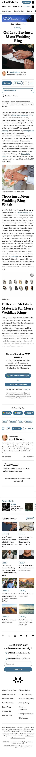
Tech (9, 6)
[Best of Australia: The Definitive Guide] (9, 609)
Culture (27, 6)
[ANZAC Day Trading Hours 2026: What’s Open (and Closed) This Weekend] (9, 583)
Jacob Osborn (15, 72)
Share (7, 83)
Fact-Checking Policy (26, 699)
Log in (25, 469)
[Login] (33, 2)
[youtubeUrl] (21, 636)
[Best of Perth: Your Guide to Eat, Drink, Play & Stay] (26, 609)
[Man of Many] (18, 680)
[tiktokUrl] (27, 636)
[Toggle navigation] (33, 6)
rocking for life (28, 131)
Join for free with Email (18, 385)
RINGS (20, 421)
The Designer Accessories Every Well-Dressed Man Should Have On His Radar (9, 570)
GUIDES (5, 421)
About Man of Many (29, 456)
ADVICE (18, 27)
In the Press (6, 707)
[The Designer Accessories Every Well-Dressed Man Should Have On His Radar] (9, 555)
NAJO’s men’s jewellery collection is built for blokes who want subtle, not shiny (9, 542)
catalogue (14, 256)
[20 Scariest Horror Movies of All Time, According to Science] (29, 507)
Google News (19, 413)
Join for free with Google (19, 376)
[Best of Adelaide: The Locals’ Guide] (26, 583)
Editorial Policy (24, 690)
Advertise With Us (9, 694)
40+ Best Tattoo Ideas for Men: (17, 509)
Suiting (29, 11)
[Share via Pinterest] (32, 62)
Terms (25, 393)
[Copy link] (32, 66)
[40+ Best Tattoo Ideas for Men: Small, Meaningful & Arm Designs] (6, 507)
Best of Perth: (26, 622)
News (4, 6)
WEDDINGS (29, 421)
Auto (20, 6)
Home (12, 24)
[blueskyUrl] (33, 636)
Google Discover (8, 413)
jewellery (5, 131)
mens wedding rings (25, 213)
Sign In (27, 389)
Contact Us (6, 711)
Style (15, 6)
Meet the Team (7, 699)
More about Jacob (6, 456)
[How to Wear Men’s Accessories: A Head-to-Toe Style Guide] (26, 555)
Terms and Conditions (23, 708)
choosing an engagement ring (22, 115)
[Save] (26, 83)
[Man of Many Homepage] (10, 2)
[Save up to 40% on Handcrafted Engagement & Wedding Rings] (26, 526)
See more (30, 519)
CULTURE (5, 534)
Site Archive (23, 718)
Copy (19, 83)
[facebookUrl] (3, 636)
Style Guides (19, 11)
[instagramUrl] (15, 636)
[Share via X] (32, 57)
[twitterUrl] (9, 636)
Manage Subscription (26, 714)
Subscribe (26, 2)
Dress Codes (6, 11)
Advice (23, 24)
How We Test (7, 715)
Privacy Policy (9, 394)
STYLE (21, 534)
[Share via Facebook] (32, 53)
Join (5, 471)
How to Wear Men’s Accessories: (26, 567)
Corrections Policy (25, 694)
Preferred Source (30, 413)
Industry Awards (8, 703)
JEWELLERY (13, 421)
